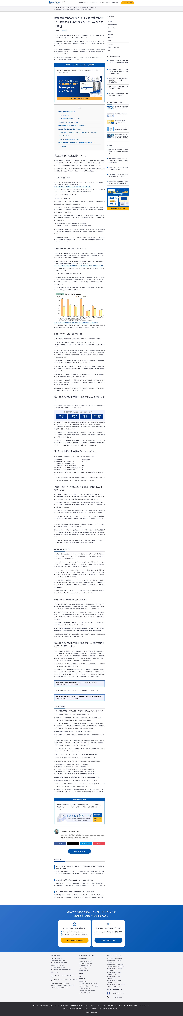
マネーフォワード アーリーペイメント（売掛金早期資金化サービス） (64, 980)
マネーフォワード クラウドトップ (114, 958)
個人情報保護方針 (44, 1005)
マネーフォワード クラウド (61, 7)
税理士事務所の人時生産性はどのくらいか (69, 118)
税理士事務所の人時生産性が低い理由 (68, 122)
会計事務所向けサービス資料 (57, 965)
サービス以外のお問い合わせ (130, 1005)
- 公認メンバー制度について (85, 961)
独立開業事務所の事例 (113, 24)
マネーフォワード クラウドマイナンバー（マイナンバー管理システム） (116, 985)
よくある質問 (62, 146)
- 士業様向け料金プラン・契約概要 (87, 990)
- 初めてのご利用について (85, 968)
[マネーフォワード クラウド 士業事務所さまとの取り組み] (57, 2)
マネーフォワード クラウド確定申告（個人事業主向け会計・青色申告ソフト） (116, 965)
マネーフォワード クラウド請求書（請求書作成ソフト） (114, 969)
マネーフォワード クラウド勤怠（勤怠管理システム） (114, 981)
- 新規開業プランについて (85, 965)
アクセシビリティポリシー (145, 1005)
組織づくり (110, 37)
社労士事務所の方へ (94, 3)
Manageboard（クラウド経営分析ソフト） (61, 983)
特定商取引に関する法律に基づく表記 (79, 1005)
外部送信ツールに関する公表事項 (97, 1005)
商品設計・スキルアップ (113, 47)
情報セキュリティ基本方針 (56, 1005)
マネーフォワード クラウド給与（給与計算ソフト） (114, 977)
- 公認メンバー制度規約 (84, 988)
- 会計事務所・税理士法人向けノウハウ (88, 983)
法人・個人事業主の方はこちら (115, 989)
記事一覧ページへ (79, 851)
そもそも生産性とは (64, 115)
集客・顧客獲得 (111, 28)
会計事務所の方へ (82, 3)
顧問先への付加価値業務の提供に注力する (69, 139)
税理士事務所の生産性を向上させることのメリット (72, 125)
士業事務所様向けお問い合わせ (58, 960)
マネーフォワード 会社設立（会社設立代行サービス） (63, 985)
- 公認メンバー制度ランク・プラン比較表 (88, 986)
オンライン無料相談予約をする (75, 940)
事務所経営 (110, 31)
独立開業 (110, 21)
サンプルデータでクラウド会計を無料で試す (61, 969)
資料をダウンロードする (108, 940)
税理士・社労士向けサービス (73, 7)
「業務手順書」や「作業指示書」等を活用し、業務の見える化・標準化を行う (78, 132)
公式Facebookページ (118, 993)
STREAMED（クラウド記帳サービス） (59, 987)
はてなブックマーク (86, 843)
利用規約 (67, 1005)
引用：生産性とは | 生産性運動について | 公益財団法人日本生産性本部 (72, 187)
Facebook (60, 843)
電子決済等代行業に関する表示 (115, 1005)
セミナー (108, 3)
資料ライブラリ (115, 3)
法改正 (109, 40)
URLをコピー (98, 843)
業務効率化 (110, 34)
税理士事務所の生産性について (67, 112)
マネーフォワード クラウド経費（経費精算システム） (114, 973)
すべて (109, 50)
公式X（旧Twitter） (118, 997)
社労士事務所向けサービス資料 (58, 967)
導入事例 (102, 3)
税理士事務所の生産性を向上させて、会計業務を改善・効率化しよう (77, 143)
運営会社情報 (35, 1005)
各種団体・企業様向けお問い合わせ (59, 962)
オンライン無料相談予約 (127, 3)
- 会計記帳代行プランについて (86, 963)
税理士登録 (110, 44)
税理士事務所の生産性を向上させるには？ (70, 129)
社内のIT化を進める (64, 136)
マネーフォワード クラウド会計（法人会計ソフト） (114, 961)
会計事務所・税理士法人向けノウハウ (89, 7)
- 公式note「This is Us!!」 (85, 993)
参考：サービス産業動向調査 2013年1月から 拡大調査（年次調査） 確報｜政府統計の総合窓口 (78, 266)
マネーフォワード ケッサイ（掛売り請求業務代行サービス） (63, 976)
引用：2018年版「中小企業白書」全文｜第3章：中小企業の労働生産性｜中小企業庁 (76, 323)
